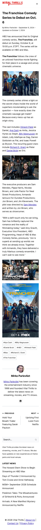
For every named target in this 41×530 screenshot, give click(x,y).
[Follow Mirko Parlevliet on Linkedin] (20, 401)
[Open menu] (37, 3)
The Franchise (9, 358)
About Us (30, 520)
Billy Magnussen (27, 134)
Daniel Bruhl (8, 348)
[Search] (36, 439)
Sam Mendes (30, 204)
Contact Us (12, 523)
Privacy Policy (27, 523)
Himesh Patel (26, 127)
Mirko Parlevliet (11, 28)
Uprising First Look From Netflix (32, 419)
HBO (19, 348)
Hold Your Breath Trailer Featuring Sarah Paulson (10, 420)
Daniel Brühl (12, 150)
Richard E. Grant (18, 147)
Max (5, 353)
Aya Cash (14, 130)
